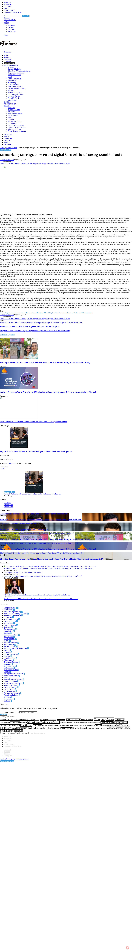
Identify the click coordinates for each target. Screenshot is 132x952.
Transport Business (11, 662)
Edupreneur (8, 660)
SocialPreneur (9, 639)
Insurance (7, 664)
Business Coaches (10, 687)
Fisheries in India (14, 75)
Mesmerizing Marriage (34, 313)
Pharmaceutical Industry (17, 88)
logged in (12, 463)
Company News (9, 63)
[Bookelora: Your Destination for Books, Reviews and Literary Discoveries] (19, 418)
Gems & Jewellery (14, 79)
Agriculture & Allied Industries (15, 648)
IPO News (11, 112)
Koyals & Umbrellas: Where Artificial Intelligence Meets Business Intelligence (36, 451)
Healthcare (12, 81)
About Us (7, 2)
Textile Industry (14, 96)
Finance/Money (10, 104)
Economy (7, 61)
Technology (12, 123)
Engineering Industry (16, 73)
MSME (10, 117)
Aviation (11, 67)
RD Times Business (7, 160)
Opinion (11, 119)
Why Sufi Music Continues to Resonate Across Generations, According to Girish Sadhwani (41, 519)
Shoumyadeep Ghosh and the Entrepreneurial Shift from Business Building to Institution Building (45, 362)
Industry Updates (11, 65)
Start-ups (11, 108)
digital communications (17, 313)
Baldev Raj (4, 313)
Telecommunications (15, 94)
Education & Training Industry (19, 71)
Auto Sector (12, 100)
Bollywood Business (15, 114)
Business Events (14, 110)
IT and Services (13, 84)
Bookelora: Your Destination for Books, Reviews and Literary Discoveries (33, 422)
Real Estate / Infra (15, 121)
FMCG (10, 77)
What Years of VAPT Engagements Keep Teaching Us (24, 529)
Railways (11, 90)
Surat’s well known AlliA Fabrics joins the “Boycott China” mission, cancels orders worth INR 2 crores (41, 599)
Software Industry (14, 92)
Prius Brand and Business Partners (67, 313)
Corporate (8, 59)
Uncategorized (9, 691)
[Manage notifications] (127, 947)
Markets (7, 57)
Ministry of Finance (15, 129)
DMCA (6, 8)
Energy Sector (9, 689)
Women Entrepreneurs (16, 127)
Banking (7, 102)
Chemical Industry (15, 69)
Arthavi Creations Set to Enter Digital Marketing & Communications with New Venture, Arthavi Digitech (48, 392)
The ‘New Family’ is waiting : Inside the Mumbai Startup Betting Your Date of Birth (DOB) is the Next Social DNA (51, 559)
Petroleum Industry (15, 86)
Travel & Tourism (14, 98)
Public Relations (87, 313)
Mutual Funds (13, 116)
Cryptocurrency (10, 666)
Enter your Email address (9, 712)
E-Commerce (9, 645)
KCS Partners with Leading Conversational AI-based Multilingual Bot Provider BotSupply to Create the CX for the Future (48, 568)
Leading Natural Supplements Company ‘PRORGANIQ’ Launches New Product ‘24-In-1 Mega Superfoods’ (43, 576)
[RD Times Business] (9, 45)
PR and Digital (49, 313)
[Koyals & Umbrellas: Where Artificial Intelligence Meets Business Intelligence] (19, 447)
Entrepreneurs (9, 629)
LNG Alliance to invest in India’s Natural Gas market (23, 572)
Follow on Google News (13, 12)
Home (6, 55)
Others (6, 106)
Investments (8, 699)
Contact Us (8, 6)
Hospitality (12, 83)
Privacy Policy (9, 10)
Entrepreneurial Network (13, 674)
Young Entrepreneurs (16, 125)
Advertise (7, 4)
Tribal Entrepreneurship (17, 131)
